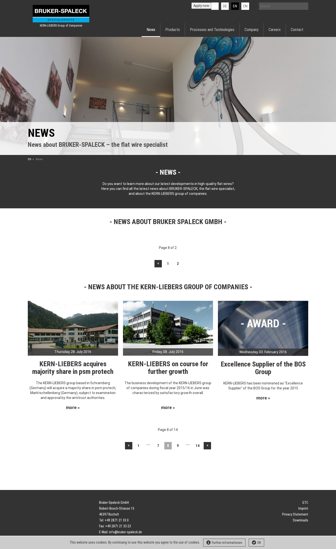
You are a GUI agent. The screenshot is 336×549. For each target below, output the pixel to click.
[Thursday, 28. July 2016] (73, 328)
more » (73, 407)
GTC (305, 502)
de (225, 6)
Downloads (300, 520)
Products (172, 29)
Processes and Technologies (212, 29)
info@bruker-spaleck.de (125, 532)
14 (197, 445)
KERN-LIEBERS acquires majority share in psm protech (72, 368)
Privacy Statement (295, 514)
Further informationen (227, 543)
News (151, 29)
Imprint (303, 508)
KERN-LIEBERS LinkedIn (215, 6)
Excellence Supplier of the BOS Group (263, 368)
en (235, 6)
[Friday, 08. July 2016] (168, 328)
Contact (297, 29)
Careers (275, 29)
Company (251, 29)
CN (245, 6)
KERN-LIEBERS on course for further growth (168, 368)
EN (29, 159)
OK (259, 543)
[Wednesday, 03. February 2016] (263, 328)
